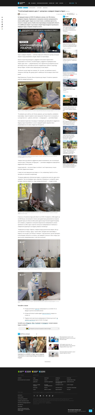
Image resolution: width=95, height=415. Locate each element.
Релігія (45, 387)
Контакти (20, 395)
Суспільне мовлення (22, 398)
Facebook (37, 323)
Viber (33, 323)
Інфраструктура (70, 381)
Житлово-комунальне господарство (61, 382)
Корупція (46, 378)
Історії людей (39, 7)
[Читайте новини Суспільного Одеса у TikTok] (53, 396)
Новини (19, 378)
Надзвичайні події (71, 379)
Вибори (57, 379)
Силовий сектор (59, 384)
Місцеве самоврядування (48, 385)
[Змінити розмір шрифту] (76, 14)
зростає (37, 308)
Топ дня (69, 389)
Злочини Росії (59, 387)
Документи (20, 404)
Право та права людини (36, 385)
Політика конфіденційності (24, 402)
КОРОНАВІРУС (26, 7)
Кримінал (58, 378)
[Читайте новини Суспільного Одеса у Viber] (43, 396)
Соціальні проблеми (71, 387)
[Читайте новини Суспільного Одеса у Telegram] (46, 396)
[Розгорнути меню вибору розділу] (29, 3)
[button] (2, 17)
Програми (20, 406)
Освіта (45, 379)
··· (65, 3)
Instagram (45, 323)
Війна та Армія (47, 389)
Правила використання (23, 400)
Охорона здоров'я (32, 7)
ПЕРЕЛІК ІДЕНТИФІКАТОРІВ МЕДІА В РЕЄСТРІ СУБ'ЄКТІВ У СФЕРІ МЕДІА (24, 409)
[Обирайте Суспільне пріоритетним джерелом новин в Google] (2, 29)
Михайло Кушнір (24, 14)
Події (34, 378)
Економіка (35, 379)
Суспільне (48, 401)
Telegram (28, 323)
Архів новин (20, 397)
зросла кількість (46, 313)
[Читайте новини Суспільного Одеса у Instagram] (37, 396)
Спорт (57, 3)
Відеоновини (45, 7)
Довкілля (35, 381)
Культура (61, 3)
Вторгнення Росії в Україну (42, 3)
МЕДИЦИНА (20, 7)
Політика (35, 387)
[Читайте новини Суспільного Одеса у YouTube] (40, 396)
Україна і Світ (51, 3)
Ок (90, 410)
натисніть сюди (48, 402)
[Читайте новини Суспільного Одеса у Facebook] (34, 396)
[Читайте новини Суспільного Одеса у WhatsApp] (49, 396)
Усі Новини (33, 3)
